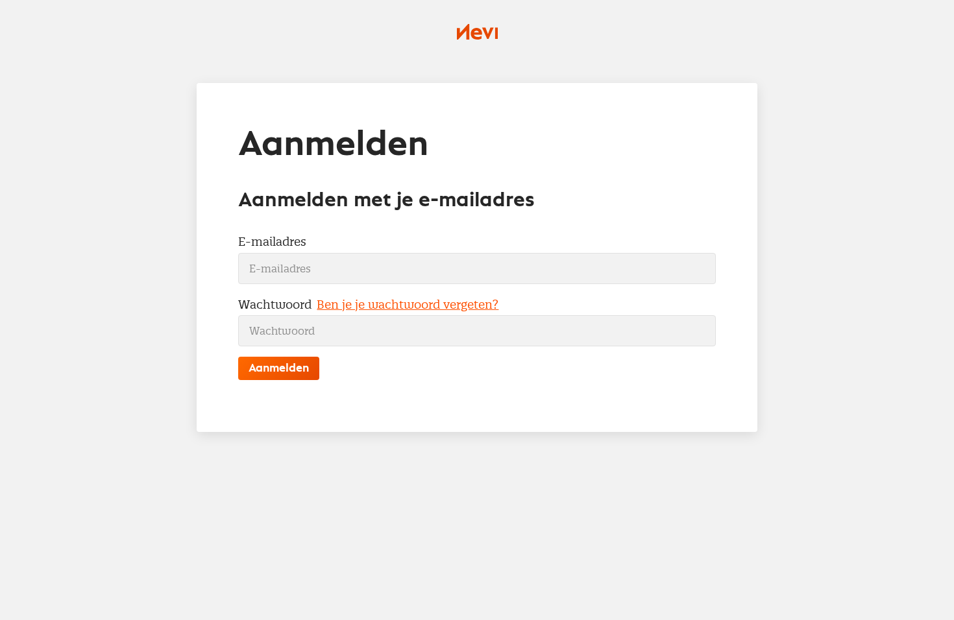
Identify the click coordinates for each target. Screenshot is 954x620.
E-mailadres (272, 241)
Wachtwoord (275, 304)
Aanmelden (279, 368)
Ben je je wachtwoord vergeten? (407, 304)
